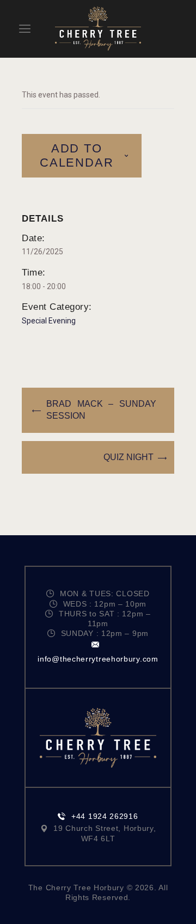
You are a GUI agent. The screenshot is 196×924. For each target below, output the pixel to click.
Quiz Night (128, 457)
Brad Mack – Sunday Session (101, 409)
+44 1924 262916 (104, 816)
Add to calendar (76, 155)
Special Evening (49, 320)
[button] (24, 28)
